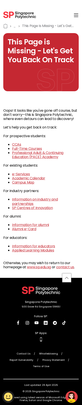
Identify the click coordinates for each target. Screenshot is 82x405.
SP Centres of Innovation (32, 207)
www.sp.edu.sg (39, 267)
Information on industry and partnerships (35, 201)
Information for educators (33, 246)
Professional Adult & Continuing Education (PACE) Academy (37, 154)
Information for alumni (30, 224)
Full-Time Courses (27, 148)
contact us (65, 267)
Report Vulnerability (22, 360)
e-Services (21, 174)
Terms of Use (41, 366)
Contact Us (24, 353)
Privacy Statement (53, 360)
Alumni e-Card (24, 228)
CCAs (16, 144)
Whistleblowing (48, 353)
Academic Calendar (28, 178)
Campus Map (23, 182)
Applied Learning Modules (33, 250)
